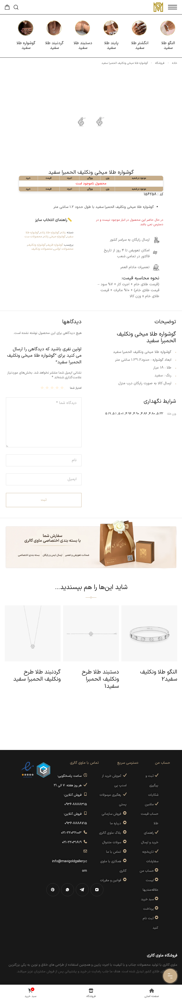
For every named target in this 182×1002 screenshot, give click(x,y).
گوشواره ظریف (55, 245)
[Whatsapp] (67, 889)
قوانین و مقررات (111, 880)
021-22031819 (72, 842)
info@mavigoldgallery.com (69, 861)
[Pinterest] (53, 889)
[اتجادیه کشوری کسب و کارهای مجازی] (43, 770)
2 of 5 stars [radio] (57, 387)
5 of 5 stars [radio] (42, 387)
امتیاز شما (76, 388)
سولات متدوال (112, 842)
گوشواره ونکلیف (37, 245)
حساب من (147, 870)
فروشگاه (159, 63)
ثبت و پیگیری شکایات (152, 785)
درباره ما (116, 823)
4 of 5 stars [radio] (47, 387)
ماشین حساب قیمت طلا (149, 814)
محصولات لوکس (63, 249)
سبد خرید (147, 899)
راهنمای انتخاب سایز (51, 220)
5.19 (108, 413)
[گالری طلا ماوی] (158, 7)
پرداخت (148, 908)
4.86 (144, 413)
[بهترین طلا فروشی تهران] (28, 770)
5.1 (115, 413)
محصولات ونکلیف (42, 249)
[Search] (16, 7)
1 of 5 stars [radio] (62, 387)
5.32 (160, 413)
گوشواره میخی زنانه (54, 236)
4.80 (152, 413)
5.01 (121, 413)
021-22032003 (72, 832)
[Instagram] (97, 889)
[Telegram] (82, 889)
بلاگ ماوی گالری (111, 832)
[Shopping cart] (7, 8)
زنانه (63, 232)
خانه (174, 63)
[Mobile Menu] (172, 7)
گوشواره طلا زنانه (49, 232)
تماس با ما (114, 851)
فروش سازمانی (112, 813)
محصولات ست (33, 236)
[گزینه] (156, 870)
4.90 (136, 413)
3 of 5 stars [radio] (52, 387)
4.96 (128, 413)
